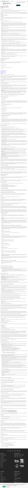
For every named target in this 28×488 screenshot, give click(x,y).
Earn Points (18, 5)
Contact (2, 472)
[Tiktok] (20, 451)
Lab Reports (2, 476)
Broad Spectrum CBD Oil (3, 455)
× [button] (26, 1)
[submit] (11, 1)
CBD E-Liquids (2, 458)
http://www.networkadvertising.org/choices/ (12, 410)
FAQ (1, 475)
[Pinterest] (13, 451)
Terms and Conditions (3, 477)
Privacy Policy (15, 485)
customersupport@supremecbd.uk (18, 482)
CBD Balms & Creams (3, 460)
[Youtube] (17, 451)
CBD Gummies (2, 456)
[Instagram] (15, 451)
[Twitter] (10, 451)
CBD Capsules (2, 457)
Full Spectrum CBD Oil (3, 454)
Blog (1, 474)
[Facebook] (8, 451)
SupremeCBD (5, 1)
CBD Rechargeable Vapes (4, 459)
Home (1, 5)
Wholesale (2, 473)
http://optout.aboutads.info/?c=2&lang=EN (12, 411)
